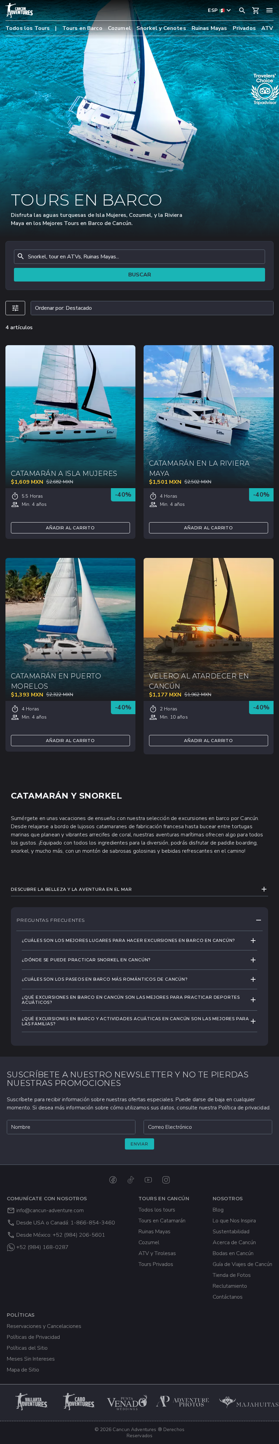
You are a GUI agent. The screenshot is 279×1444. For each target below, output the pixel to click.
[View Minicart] (256, 10)
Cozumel (119, 28)
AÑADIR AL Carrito (70, 527)
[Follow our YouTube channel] (148, 1180)
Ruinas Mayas (209, 28)
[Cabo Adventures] (79, 1401)
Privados (244, 28)
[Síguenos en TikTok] (131, 1180)
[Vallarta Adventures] (32, 1401)
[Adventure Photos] (183, 1401)
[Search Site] (242, 10)
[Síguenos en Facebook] (113, 1180)
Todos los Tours (27, 28)
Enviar (139, 1143)
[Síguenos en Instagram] (166, 1180)
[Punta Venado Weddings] (127, 1401)
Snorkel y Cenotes (161, 28)
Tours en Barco (82, 28)
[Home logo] (19, 10)
